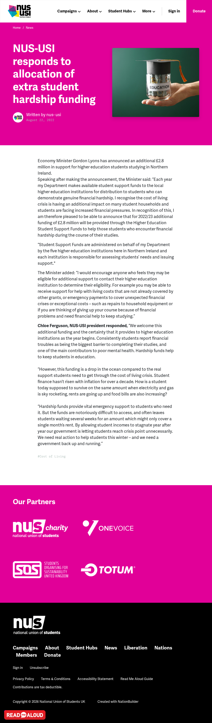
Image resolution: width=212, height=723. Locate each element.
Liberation (135, 648)
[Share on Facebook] (8, 692)
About (92, 11)
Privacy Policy (23, 679)
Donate (199, 11)
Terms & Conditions (55, 679)
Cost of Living (53, 456)
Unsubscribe (39, 668)
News (29, 28)
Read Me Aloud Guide (136, 679)
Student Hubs (120, 11)
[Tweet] (8, 681)
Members (26, 655)
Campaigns (67, 11)
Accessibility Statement (95, 679)
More (146, 11)
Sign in (174, 11)
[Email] (8, 669)
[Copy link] (8, 657)
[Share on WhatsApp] (8, 704)
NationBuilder (128, 701)
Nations (163, 648)
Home (17, 28)
